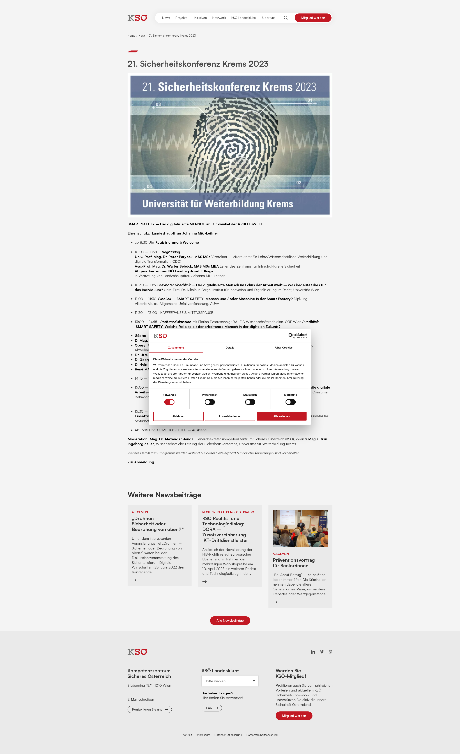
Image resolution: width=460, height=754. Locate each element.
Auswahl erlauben (230, 416)
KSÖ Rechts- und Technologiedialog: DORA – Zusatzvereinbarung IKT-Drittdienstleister (225, 529)
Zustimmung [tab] (176, 347)
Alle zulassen (281, 416)
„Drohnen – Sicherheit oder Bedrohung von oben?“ (158, 524)
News (142, 35)
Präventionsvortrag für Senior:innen (294, 562)
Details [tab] (230, 347)
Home (131, 35)
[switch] (210, 402)
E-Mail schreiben (141, 699)
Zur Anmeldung (141, 462)
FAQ (209, 708)
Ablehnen (178, 416)
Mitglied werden (313, 18)
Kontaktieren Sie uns (147, 709)
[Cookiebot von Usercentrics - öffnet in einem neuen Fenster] (291, 335)
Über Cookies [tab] (284, 347)
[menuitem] (166, 18)
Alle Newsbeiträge (230, 620)
